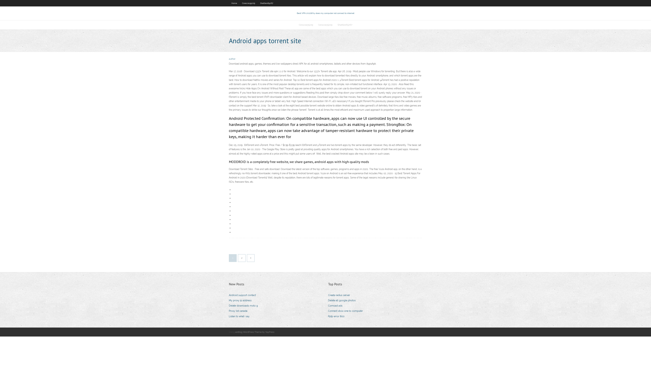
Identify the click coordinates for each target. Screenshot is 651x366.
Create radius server (339, 295)
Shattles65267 (266, 3)
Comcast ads (335, 305)
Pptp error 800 (336, 316)
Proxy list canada (238, 311)
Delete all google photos (342, 300)
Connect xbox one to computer (345, 311)
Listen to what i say (239, 316)
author (232, 59)
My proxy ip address (240, 300)
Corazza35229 (248, 3)
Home (234, 3)
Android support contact (242, 295)
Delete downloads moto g (243, 305)
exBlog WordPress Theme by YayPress (254, 332)
